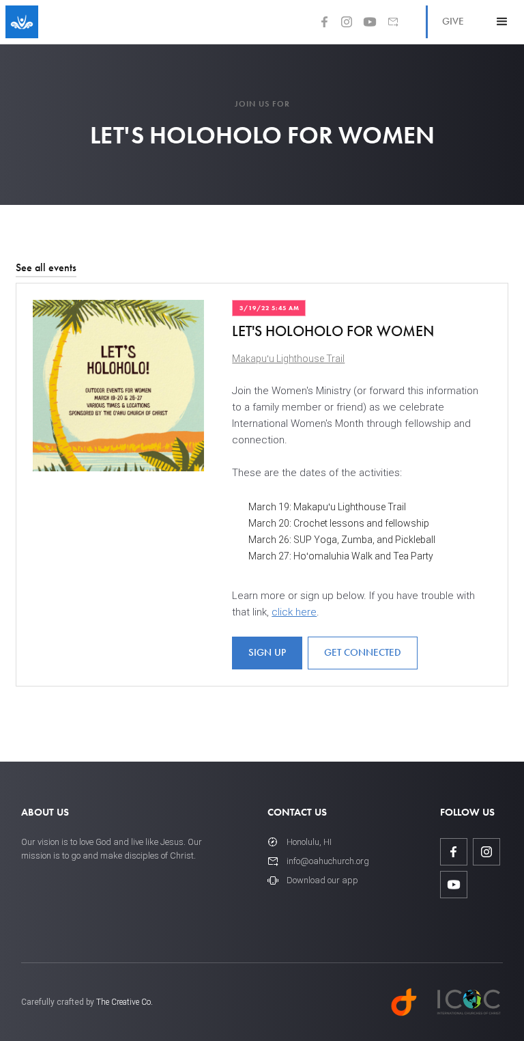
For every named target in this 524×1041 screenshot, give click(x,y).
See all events (46, 267)
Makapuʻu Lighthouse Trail (288, 358)
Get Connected (362, 652)
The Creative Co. (124, 1002)
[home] (22, 22)
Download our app (322, 880)
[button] (502, 22)
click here (294, 612)
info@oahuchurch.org (328, 861)
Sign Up (267, 652)
